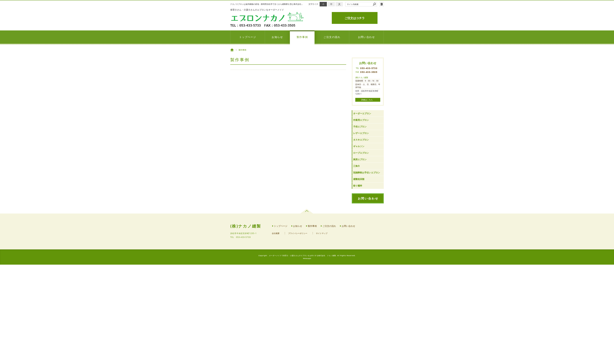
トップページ (247, 37)
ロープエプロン (361, 152)
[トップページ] (232, 50)
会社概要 (275, 233)
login (381, 4)
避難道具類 (358, 179)
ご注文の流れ (331, 37)
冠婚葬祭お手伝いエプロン (366, 172)
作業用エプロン (361, 119)
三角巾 (356, 165)
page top (307, 211)
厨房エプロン (360, 159)
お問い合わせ (366, 37)
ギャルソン (358, 146)
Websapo (307, 258)
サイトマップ (321, 233)
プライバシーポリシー (297, 233)
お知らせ (277, 37)
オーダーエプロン (362, 113)
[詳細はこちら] (367, 100)
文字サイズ (313, 4)
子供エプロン (360, 126)
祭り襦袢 (357, 185)
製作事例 (302, 37)
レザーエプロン (361, 133)
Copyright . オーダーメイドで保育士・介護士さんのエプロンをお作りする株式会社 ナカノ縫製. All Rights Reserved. (307, 256)
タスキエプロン (361, 139)
